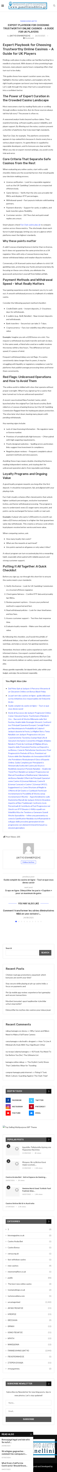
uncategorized (29, 1302)
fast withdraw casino (29, 1259)
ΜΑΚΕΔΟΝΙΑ (29, 1344)
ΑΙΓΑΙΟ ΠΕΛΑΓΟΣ (29, 1308)
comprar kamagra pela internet (19, 1072)
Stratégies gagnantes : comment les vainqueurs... (14, 1452)
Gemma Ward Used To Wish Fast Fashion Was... (36, 1189)
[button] (5, 915)
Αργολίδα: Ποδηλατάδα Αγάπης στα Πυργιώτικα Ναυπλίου (36, 1148)
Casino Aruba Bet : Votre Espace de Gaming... (26, 1177)
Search (9, 948)
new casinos (29, 1265)
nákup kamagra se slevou (16, 1031)
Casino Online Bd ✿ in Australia (20, 1203)
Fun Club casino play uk (30, 225)
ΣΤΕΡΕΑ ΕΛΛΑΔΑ (29, 1362)
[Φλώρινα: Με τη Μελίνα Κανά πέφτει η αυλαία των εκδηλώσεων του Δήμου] (13, 1165)
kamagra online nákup (15, 1062)
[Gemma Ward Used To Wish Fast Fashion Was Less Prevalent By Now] (13, 1192)
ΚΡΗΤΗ (29, 1338)
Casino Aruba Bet (29, 1241)
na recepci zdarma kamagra (17, 1051)
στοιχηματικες (29, 1368)
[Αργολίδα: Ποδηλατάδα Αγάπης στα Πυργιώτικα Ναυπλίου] (13, 1150)
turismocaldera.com (29, 1296)
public (29, 1278)
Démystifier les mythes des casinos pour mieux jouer (28, 1010)
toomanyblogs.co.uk (29, 1290)
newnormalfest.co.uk (29, 1271)
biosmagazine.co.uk (29, 1235)
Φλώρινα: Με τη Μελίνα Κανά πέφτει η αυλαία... (34, 1163)
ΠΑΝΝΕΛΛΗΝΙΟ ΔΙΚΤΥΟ (29, 1350)
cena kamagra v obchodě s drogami (21, 1041)
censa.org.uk (29, 1253)
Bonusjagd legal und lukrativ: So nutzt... (16, 1441)
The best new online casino (29, 1284)
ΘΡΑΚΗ (29, 1326)
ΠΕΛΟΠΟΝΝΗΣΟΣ (29, 1356)
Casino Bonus (29, 1247)
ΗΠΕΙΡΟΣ (29, 1314)
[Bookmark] (17, 1149)
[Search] (54, 6)
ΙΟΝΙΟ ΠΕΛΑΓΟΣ (29, 1332)
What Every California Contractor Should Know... (14, 1464)
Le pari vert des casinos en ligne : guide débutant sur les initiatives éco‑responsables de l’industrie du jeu (29, 698)
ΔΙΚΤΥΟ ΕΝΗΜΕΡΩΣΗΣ (20, 35)
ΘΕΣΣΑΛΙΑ (29, 1320)
